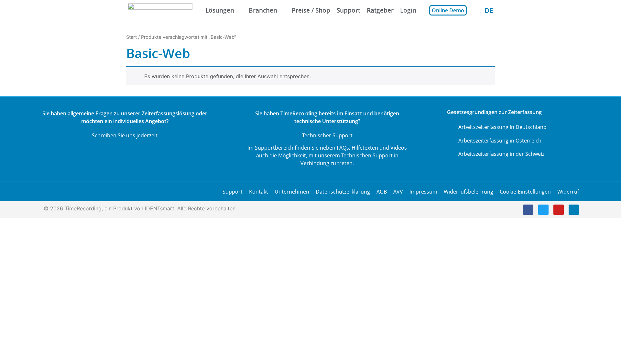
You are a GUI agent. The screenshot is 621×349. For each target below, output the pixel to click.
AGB (381, 191)
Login (408, 10)
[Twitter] (543, 210)
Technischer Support (327, 135)
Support (348, 10)
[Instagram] (574, 210)
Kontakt (258, 191)
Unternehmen (292, 191)
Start (131, 37)
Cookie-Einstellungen (525, 191)
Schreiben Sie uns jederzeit (125, 135)
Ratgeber (380, 10)
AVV (398, 191)
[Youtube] (558, 210)
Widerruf (568, 191)
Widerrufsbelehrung (468, 191)
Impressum (423, 191)
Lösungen (219, 10)
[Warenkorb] (476, 10)
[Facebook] (528, 210)
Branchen (263, 10)
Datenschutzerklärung (343, 191)
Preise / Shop (311, 10)
